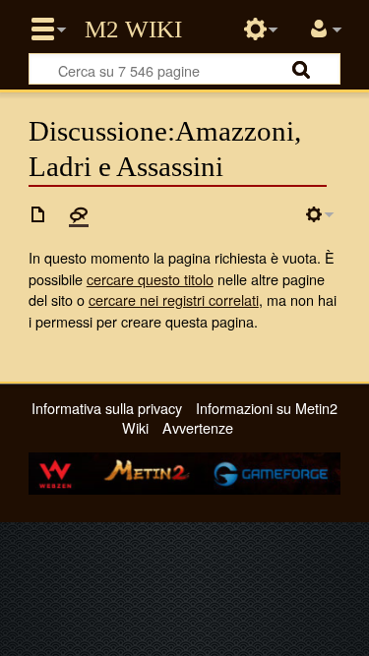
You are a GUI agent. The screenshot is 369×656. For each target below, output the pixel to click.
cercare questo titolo (150, 278)
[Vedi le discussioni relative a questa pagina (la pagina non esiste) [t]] (79, 214)
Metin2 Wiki (133, 29)
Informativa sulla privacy (106, 407)
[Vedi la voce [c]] (38, 214)
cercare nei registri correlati (174, 299)
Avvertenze (197, 427)
